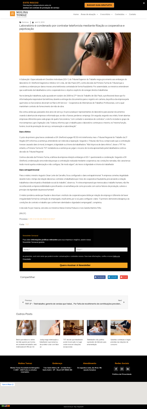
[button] (100, 277)
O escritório (105, 14)
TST (27, 224)
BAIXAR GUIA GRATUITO (99, 5)
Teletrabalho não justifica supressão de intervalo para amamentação (96, 342)
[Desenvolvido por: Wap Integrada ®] (73, 407)
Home (76, 14)
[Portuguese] (3, 406)
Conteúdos (119, 14)
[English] (5, 406)
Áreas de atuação (88, 14)
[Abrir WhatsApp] (141, 403)
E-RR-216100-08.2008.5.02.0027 (41, 219)
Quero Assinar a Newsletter (75, 265)
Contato (132, 14)
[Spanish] (8, 406)
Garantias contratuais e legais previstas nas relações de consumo (121, 342)
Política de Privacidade (122, 374)
